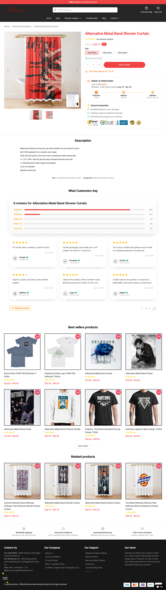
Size (87, 49)
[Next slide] (77, 70)
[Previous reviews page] (141, 308)
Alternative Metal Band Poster (98, 373)
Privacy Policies (51, 560)
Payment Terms (91, 557)
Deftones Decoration (22, 26)
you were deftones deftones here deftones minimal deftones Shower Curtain (142, 506)
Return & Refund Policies (95, 560)
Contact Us (89, 564)
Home (7, 26)
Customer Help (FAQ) (93, 568)
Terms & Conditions (53, 557)
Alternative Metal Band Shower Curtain (62, 503)
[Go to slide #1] (36, 115)
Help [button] (161, 587)
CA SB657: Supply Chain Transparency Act (62, 568)
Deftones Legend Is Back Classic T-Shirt (144, 429)
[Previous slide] (8, 70)
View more (83, 446)
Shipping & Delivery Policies (96, 553)
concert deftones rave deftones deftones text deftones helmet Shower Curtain (22, 506)
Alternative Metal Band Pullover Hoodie (62, 429)
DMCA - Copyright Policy (55, 564)
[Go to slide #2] (49, 115)
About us (48, 553)
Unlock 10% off (5, 578)
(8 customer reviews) (104, 39)
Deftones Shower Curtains (46, 26)
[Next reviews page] (154, 308)
